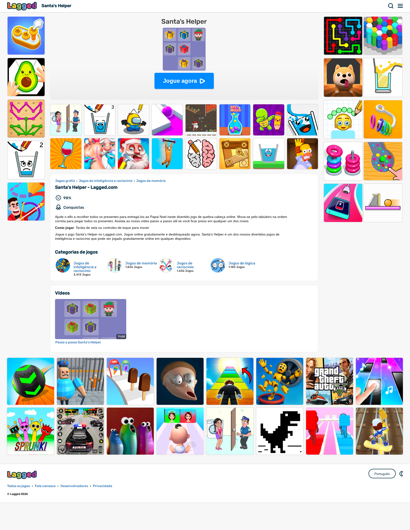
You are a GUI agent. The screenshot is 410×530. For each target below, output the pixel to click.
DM (401, 473)
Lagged (22, 6)
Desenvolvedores (74, 486)
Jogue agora (180, 81)
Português (382, 474)
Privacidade (102, 486)
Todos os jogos (18, 486)
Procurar (391, 6)
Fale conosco (45, 486)
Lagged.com (22, 475)
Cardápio (400, 6)
